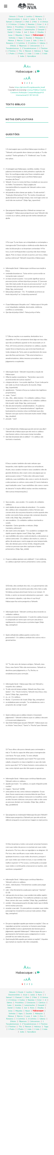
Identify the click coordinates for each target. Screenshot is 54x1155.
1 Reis (26, 22)
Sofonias (12, 38)
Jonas (10, 35)
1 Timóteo (43, 48)
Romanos (9, 43)
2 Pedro (20, 53)
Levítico (29, 16)
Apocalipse (31, 56)
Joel (25, 32)
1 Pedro (11, 53)
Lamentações (29, 29)
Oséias (18, 32)
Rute (40, 19)
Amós (32, 32)
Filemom (28, 51)
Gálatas (42, 43)
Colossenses (35, 46)
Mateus (11, 40)
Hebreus (37, 51)
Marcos (20, 40)
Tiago (46, 51)
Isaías (9, 29)
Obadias (40, 32)
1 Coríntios (20, 43)
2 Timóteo (12, 51)
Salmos (9, 27)
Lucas (28, 40)
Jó (45, 24)
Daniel (10, 32)
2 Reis (34, 22)
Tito (20, 51)
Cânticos (41, 27)
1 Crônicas (44, 22)
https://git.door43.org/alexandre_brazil (30, 87)
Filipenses (23, 46)
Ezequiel (41, 29)
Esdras (22, 24)
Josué (25, 19)
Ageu (20, 38)
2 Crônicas (12, 24)
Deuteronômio (14, 19)
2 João (36, 53)
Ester (39, 24)
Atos (41, 40)
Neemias (31, 24)
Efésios (13, 46)
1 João (29, 53)
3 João (44, 53)
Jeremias (18, 29)
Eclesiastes (31, 27)
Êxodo (20, 16)
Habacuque (38, 35)
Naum (27, 35)
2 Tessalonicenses (29, 48)
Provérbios (19, 27)
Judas (22, 56)
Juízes (32, 19)
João (35, 40)
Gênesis (12, 16)
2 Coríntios (32, 43)
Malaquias (39, 38)
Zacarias (29, 38)
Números (38, 16)
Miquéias (18, 35)
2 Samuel (18, 22)
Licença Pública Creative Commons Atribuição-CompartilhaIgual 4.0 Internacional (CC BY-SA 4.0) (28, 92)
